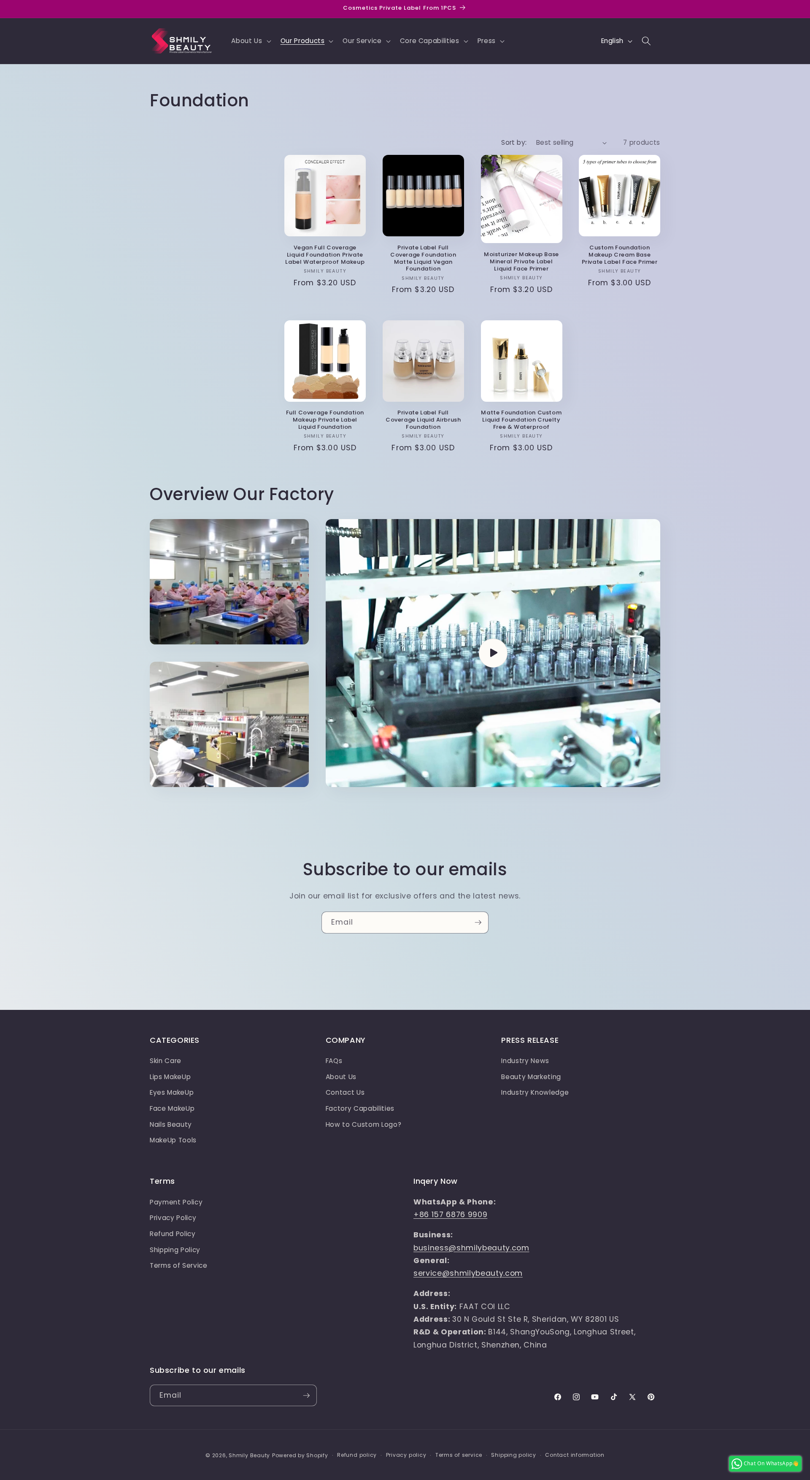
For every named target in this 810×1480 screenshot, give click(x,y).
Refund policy (357, 1454)
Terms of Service (179, 1265)
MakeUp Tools (173, 1140)
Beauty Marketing (531, 1076)
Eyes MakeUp (172, 1092)
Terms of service (458, 1454)
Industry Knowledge (535, 1092)
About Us (341, 1076)
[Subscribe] (478, 922)
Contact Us (345, 1092)
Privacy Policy (173, 1217)
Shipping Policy (175, 1249)
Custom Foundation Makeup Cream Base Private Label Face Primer (620, 255)
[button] (250, 41)
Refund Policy (173, 1233)
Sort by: (514, 142)
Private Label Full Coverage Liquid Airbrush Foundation (423, 420)
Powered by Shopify (300, 1455)
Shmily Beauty (249, 1455)
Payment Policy (176, 1202)
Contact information (575, 1454)
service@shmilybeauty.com (468, 1273)
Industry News (525, 1060)
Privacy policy (406, 1454)
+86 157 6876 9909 (450, 1214)
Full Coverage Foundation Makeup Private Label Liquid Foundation (325, 420)
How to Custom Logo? (364, 1124)
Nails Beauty (171, 1124)
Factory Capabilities (360, 1108)
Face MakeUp (172, 1108)
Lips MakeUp (170, 1076)
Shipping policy (513, 1454)
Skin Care (165, 1060)
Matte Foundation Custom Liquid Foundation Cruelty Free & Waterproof (521, 420)
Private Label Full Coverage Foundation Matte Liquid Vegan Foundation (423, 258)
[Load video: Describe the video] (493, 653)
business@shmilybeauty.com (471, 1248)
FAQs (334, 1060)
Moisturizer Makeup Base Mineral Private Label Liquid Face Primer (521, 262)
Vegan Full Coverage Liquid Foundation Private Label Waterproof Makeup (324, 255)
